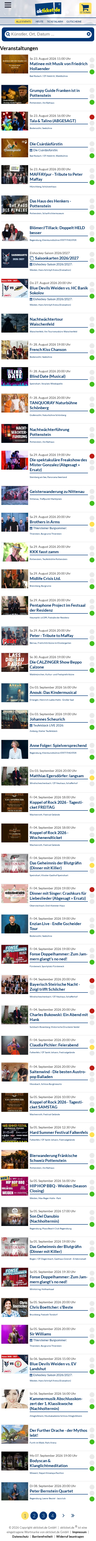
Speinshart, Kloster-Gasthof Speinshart (49, 875)
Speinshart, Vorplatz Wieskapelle (46, 383)
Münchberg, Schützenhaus (43, 186)
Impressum (79, 1532)
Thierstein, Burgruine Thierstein (46, 533)
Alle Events (23, 21)
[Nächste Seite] (63, 1515)
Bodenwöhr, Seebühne (41, 128)
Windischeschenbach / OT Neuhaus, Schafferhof (53, 783)
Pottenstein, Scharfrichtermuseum (47, 213)
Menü (7, 5)
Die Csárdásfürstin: (45, 150)
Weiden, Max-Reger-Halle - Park (45, 1198)
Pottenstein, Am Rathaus (42, 102)
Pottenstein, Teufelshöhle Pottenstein (48, 559)
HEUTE (39, 21)
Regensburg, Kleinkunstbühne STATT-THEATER (53, 240)
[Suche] (8, 34)
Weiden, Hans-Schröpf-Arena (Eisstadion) (50, 270)
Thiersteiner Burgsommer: (50, 528)
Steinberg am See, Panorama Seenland (48, 477)
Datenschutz (20, 1536)
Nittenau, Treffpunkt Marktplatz (46, 498)
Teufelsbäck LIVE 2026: (48, 725)
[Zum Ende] (72, 1515)
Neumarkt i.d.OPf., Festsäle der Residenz (49, 617)
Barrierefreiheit (42, 1536)
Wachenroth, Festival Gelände (45, 814)
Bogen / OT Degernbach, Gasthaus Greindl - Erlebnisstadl (58, 1258)
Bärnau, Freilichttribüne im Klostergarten (50, 643)
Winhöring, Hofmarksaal (42, 1289)
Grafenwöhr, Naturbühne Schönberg (48, 415)
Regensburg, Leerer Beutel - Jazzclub (48, 1498)
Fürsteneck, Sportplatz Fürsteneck (47, 966)
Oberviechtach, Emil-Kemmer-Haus (47, 905)
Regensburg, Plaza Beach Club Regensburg (50, 1228)
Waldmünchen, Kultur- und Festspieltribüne (52, 674)
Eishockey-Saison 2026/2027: (52, 264)
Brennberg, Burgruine (40, 585)
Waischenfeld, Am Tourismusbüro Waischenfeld (53, 331)
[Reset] (89, 34)
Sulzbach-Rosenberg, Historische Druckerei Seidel (54, 1027)
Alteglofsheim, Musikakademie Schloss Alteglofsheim (56, 1415)
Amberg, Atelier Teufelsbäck (43, 731)
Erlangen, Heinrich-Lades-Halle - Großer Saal (52, 699)
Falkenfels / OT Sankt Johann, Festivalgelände (52, 1052)
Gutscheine (74, 21)
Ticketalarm (55, 21)
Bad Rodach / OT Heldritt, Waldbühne (49, 76)
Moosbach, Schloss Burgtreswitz (46, 1084)
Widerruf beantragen (70, 1536)
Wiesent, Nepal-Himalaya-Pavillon (47, 1473)
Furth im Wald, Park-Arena (43, 1442)
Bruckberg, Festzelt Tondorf (43, 1314)
